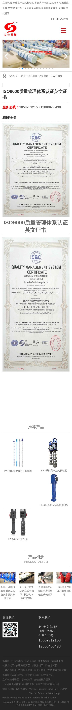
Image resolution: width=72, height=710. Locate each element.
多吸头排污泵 (23, 665)
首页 (23, 75)
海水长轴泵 (40, 670)
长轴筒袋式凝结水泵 (13, 674)
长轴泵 (6, 660)
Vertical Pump (36, 693)
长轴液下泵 (57, 660)
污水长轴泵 (26, 679)
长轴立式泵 (8, 665)
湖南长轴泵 (8, 689)
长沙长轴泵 (22, 689)
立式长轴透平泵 (11, 679)
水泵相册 (43, 75)
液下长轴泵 (44, 660)
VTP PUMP (61, 689)
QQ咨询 (63, 18)
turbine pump (53, 693)
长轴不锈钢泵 (10, 670)
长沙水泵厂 (50, 705)
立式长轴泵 (56, 75)
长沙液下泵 (47, 674)
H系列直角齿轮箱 (12, 684)
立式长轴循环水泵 (56, 670)
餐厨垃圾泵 (28, 684)
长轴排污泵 (37, 665)
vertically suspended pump (17, 697)
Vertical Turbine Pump (44, 697)
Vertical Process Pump (41, 689)
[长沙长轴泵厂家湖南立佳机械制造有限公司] (11, 29)
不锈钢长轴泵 (32, 674)
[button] (63, 30)
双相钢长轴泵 (25, 670)
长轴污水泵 (51, 665)
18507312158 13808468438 (40, 107)
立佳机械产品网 (42, 679)
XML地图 (38, 705)
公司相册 (32, 75)
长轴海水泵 (17, 660)
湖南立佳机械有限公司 (47, 684)
